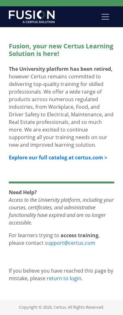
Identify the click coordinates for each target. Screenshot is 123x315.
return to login (64, 278)
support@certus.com (70, 242)
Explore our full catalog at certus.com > (58, 157)
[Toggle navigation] (105, 16)
